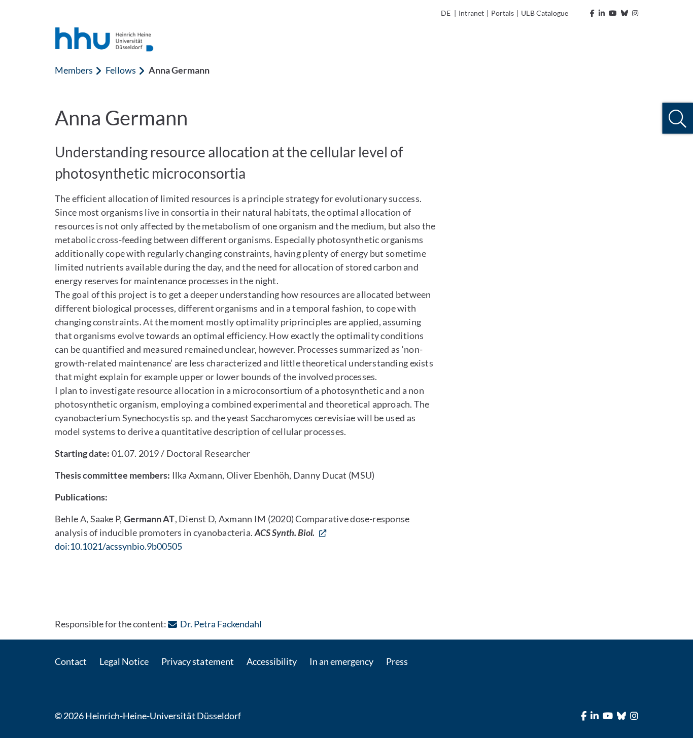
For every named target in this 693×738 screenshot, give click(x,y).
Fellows (121, 70)
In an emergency (341, 661)
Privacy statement (197, 661)
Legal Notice (124, 661)
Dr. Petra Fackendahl (220, 623)
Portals (502, 13)
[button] (677, 118)
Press (397, 661)
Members (74, 70)
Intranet (471, 13)
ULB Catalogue (544, 13)
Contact (71, 661)
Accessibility (272, 661)
